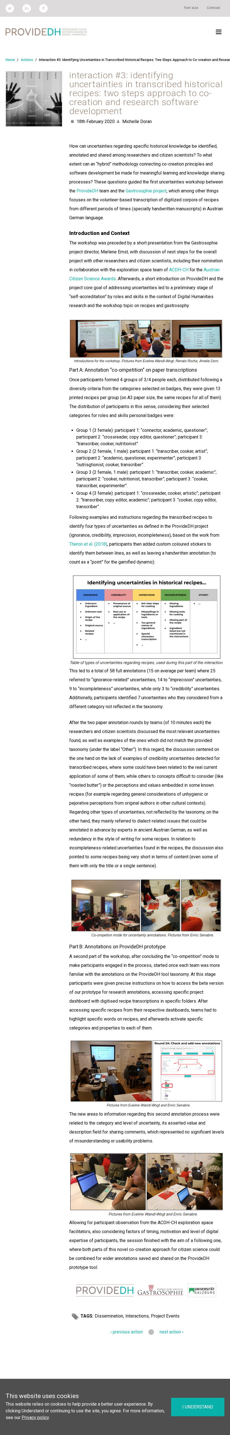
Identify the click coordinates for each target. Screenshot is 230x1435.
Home (10, 60)
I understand (197, 1407)
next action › (171, 1332)
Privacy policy (35, 1417)
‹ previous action (126, 1332)
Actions (27, 60)
